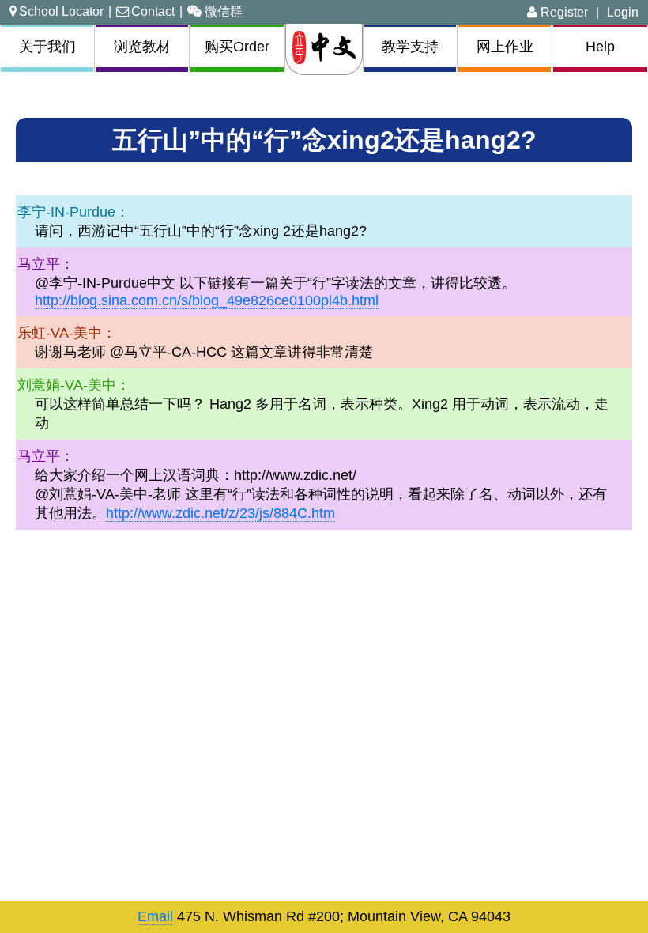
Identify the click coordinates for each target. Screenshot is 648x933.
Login (623, 12)
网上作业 (505, 47)
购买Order (237, 47)
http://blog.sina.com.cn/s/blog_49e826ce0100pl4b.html (207, 300)
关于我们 (47, 47)
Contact (153, 11)
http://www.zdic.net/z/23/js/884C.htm (220, 513)
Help (600, 47)
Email (155, 916)
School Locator (61, 11)
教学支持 (410, 47)
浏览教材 (142, 47)
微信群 (224, 11)
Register (562, 12)
